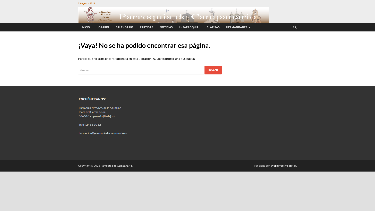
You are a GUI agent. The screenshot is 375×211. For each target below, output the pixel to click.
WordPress (278, 165)
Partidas (146, 27)
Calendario (124, 27)
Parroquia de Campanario (116, 165)
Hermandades (236, 27)
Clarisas (213, 27)
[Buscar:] (150, 70)
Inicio (85, 27)
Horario (102, 27)
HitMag (291, 165)
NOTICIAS (166, 27)
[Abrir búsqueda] (295, 27)
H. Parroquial (189, 27)
